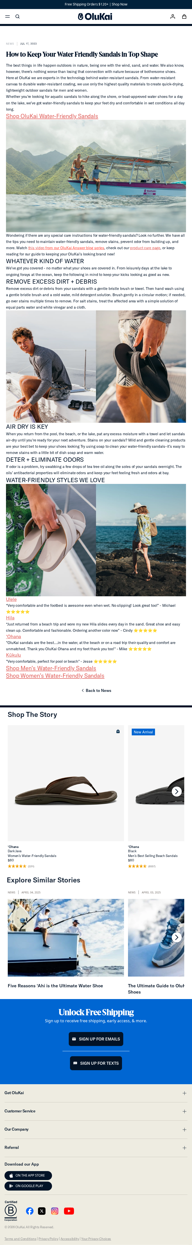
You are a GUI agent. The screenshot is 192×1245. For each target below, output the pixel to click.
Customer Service (96, 1112)
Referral (96, 1149)
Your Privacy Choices (96, 1239)
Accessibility (69, 1239)
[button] (118, 731)
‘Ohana (13, 636)
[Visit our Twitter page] (42, 1211)
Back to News (95, 692)
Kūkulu (13, 655)
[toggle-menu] (184, 1093)
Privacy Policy (48, 1239)
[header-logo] (95, 16)
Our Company (96, 1131)
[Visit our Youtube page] (30, 1211)
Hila (10, 618)
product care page (145, 247)
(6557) (152, 866)
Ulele (11, 599)
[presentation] (11, 1175)
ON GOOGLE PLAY (29, 1186)
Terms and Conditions (20, 1239)
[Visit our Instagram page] (55, 1211)
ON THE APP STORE (30, 1175)
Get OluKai (96, 1094)
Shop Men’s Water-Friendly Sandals (51, 668)
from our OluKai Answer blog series (66, 247)
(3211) (31, 866)
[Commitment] (10, 1211)
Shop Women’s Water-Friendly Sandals (55, 675)
